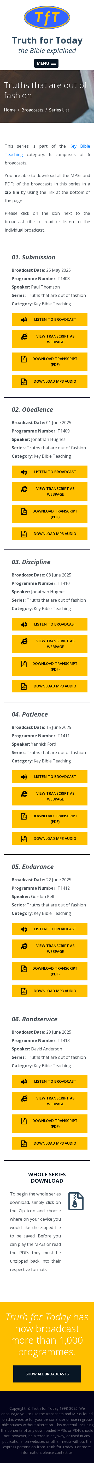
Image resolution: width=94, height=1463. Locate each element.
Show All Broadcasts (47, 1373)
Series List (59, 110)
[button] (46, 63)
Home (10, 110)
